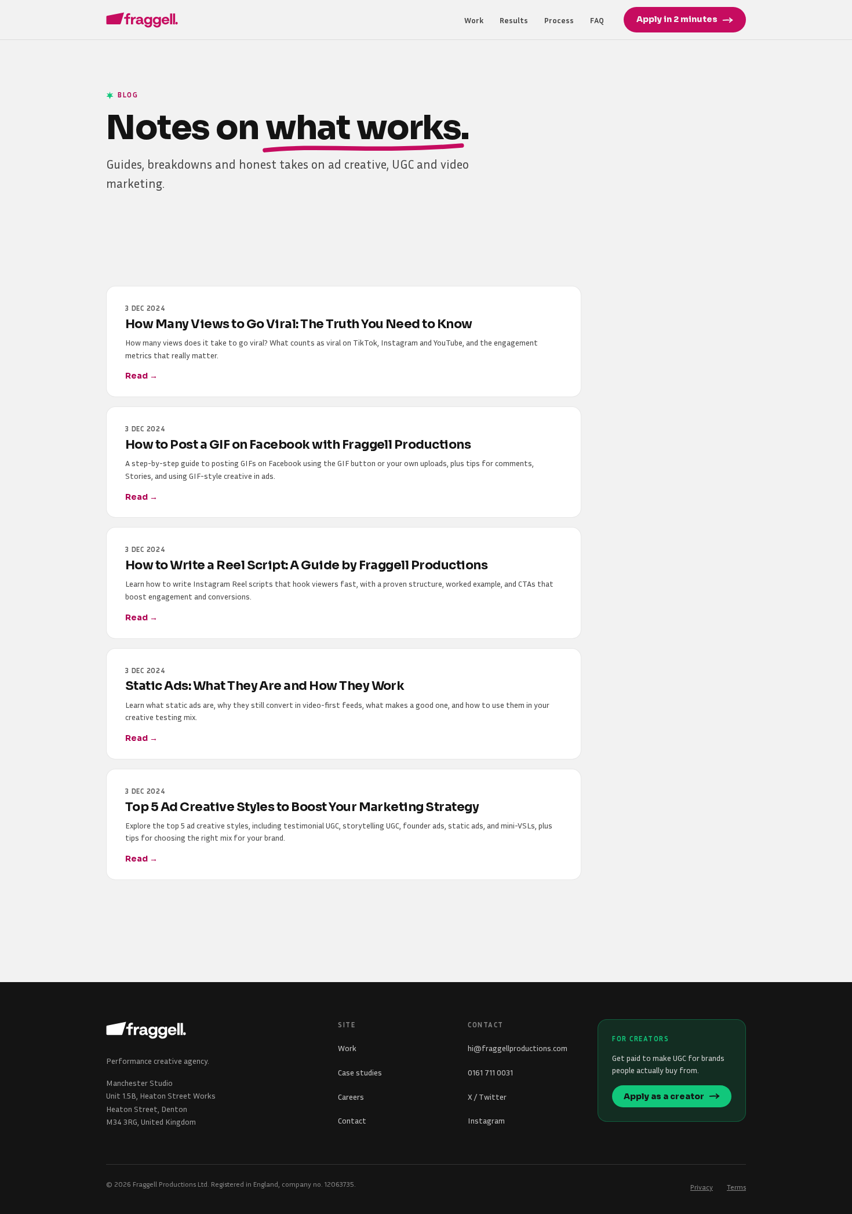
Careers (351, 1097)
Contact (352, 1120)
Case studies (360, 1072)
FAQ (597, 20)
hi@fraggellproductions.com (517, 1048)
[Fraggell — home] (142, 20)
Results (514, 20)
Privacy (701, 1187)
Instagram (486, 1120)
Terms (736, 1187)
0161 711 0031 (490, 1072)
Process (559, 20)
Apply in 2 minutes (677, 19)
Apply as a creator (664, 1096)
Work (473, 20)
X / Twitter (487, 1097)
